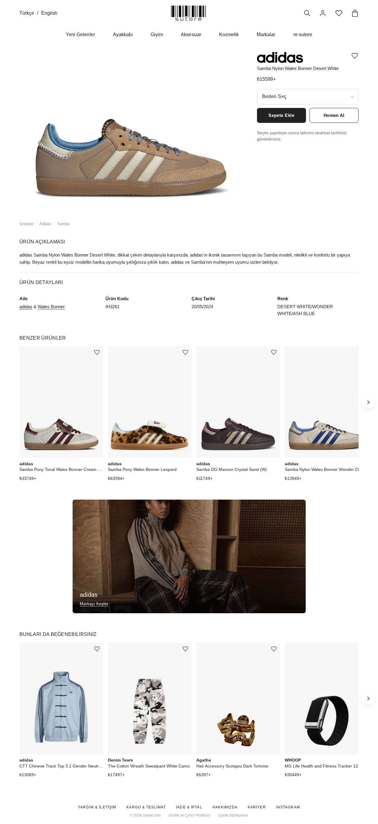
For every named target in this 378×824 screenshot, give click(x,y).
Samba (63, 224)
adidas (25, 306)
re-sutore (302, 34)
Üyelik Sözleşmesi (233, 815)
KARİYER (257, 807)
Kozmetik (229, 34)
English (49, 13)
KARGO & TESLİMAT (146, 807)
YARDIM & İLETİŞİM (97, 807)
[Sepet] (355, 13)
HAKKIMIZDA (225, 807)
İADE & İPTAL (189, 807)
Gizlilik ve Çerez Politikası (189, 815)
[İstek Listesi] (338, 13)
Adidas (45, 224)
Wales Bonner (51, 306)
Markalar (266, 34)
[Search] (307, 13)
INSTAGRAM (288, 807)
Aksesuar (191, 34)
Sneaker (26, 224)
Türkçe (26, 13)
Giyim (157, 34)
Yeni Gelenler (80, 34)
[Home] (188, 13)
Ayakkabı (123, 34)
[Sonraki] (368, 402)
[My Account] (322, 13)
